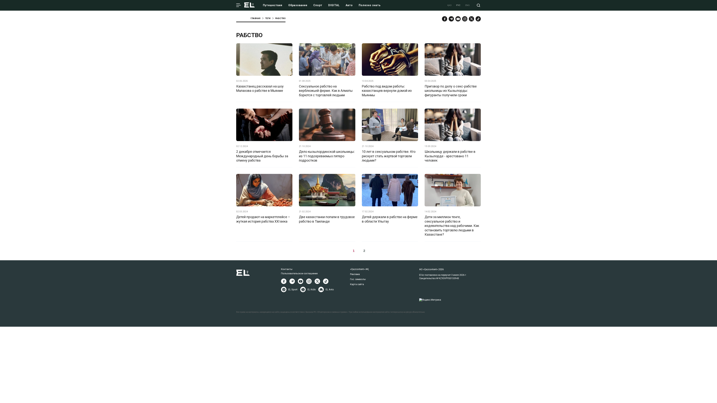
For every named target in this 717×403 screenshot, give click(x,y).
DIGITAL (334, 5)
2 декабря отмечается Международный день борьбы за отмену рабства (262, 156)
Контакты (286, 269)
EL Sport (292, 289)
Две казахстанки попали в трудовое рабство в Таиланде (327, 219)
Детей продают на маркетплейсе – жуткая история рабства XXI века (263, 219)
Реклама (355, 274)
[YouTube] (458, 18)
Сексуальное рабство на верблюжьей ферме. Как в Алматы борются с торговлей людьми (326, 90)
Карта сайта (357, 284)
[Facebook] (444, 18)
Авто (349, 5)
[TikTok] (478, 18)
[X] (317, 281)
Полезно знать (370, 5)
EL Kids (312, 289)
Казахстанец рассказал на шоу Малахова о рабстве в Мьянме (260, 88)
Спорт (317, 5)
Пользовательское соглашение (299, 273)
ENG (467, 5)
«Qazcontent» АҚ (359, 269)
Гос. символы (358, 279)
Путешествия (272, 5)
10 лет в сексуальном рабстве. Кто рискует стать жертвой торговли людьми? (388, 156)
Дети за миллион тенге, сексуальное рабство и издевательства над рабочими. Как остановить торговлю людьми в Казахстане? (452, 225)
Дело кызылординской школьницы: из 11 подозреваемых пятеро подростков (327, 156)
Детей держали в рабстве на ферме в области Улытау (390, 219)
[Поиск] (478, 5)
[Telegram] (451, 18)
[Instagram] (464, 18)
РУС (458, 5)
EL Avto (330, 289)
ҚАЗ (449, 5)
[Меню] (238, 5)
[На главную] (249, 5)
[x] (471, 18)
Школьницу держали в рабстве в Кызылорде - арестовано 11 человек (450, 156)
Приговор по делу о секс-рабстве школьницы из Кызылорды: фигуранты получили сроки (451, 90)
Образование (297, 5)
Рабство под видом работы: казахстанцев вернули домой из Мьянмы (387, 90)
